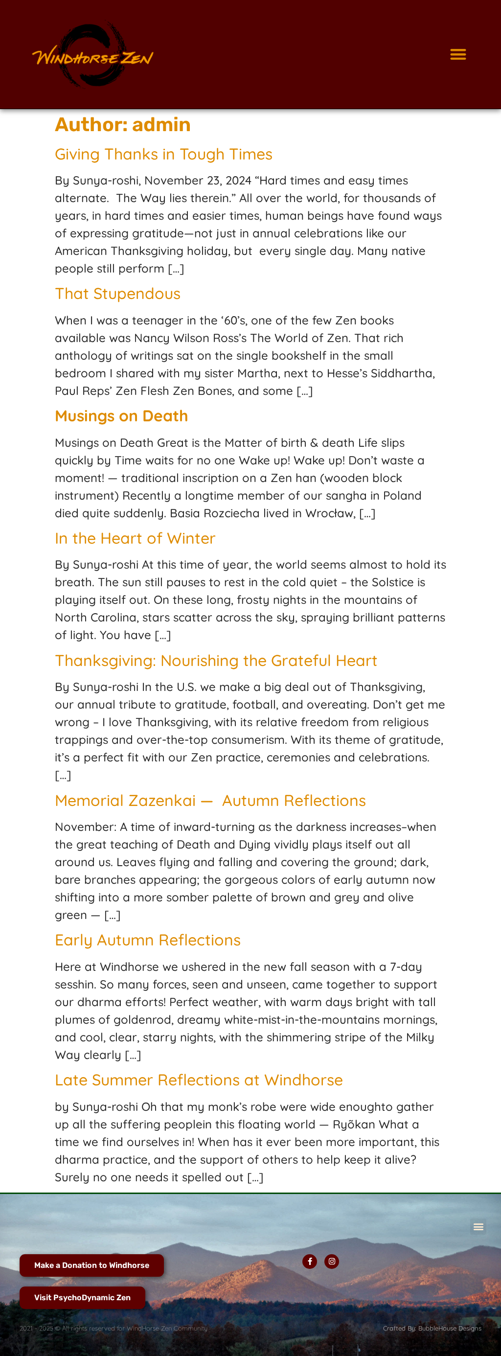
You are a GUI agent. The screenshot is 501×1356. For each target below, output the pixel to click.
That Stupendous (118, 293)
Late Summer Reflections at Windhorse (199, 1079)
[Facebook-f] (309, 1261)
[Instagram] (331, 1261)
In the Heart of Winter (135, 538)
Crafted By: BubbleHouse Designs (432, 1328)
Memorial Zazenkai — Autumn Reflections (210, 800)
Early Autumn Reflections (148, 939)
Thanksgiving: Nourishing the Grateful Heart (216, 660)
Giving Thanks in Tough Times (164, 153)
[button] (458, 55)
